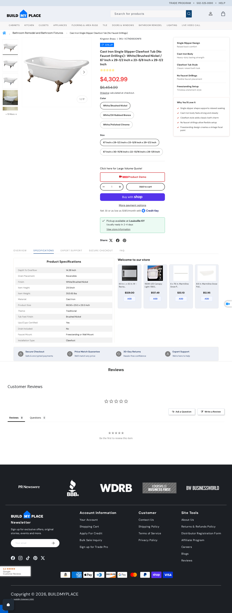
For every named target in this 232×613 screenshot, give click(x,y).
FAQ (122, 250)
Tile (105, 25)
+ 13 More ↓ (11, 114)
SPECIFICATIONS (43, 250)
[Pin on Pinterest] (124, 240)
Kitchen (29, 25)
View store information (118, 229)
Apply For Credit (91, 533)
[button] (223, 13)
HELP (222, 3)
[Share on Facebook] (117, 240)
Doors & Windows (123, 25)
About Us (187, 520)
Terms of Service (150, 533)
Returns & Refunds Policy (198, 526)
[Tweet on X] (111, 240)
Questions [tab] (35, 417)
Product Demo (137, 177)
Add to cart (145, 186)
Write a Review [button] (213, 411)
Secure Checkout (101, 250)
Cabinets (14, 25)
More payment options (132, 205)
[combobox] (151, 14)
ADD (129, 298)
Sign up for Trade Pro (94, 547)
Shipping (104, 92)
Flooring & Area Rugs (85, 25)
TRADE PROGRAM (180, 3)
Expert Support (71, 250)
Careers (186, 547)
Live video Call (191, 25)
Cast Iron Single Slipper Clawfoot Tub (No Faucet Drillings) (99, 33)
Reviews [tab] (14, 417)
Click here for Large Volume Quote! (121, 168)
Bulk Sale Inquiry (91, 540)
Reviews (186, 560)
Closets (44, 25)
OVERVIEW (20, 250)
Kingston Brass (108, 38)
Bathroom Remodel (150, 25)
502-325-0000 (205, 3)
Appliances (60, 25)
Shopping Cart (89, 526)
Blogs (185, 553)
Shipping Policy (149, 526)
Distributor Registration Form (201, 533)
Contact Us (146, 520)
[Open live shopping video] (228, 304)
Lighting (172, 25)
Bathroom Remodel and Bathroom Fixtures (38, 33)
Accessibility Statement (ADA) (22, 599)
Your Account (89, 520)
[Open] (8, 604)
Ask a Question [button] (183, 411)
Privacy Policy (148, 540)
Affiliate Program (192, 540)
